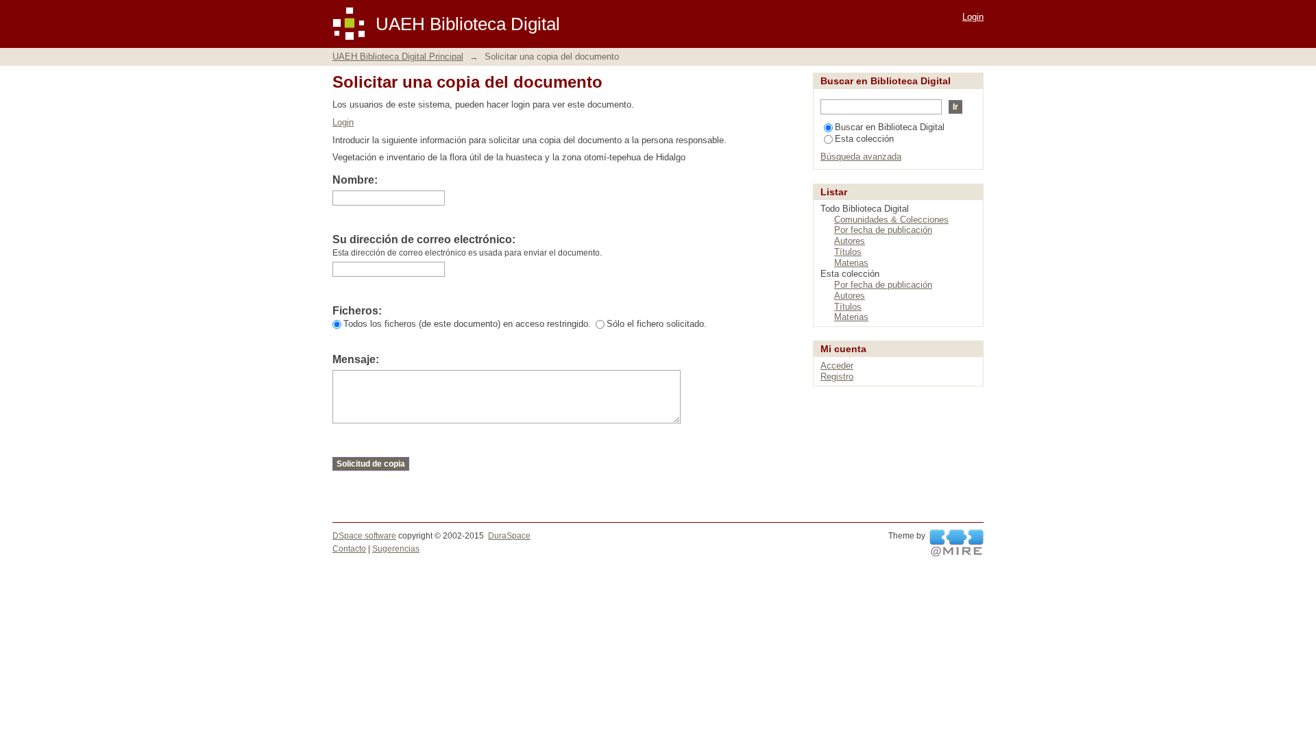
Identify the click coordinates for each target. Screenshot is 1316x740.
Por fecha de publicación (883, 230)
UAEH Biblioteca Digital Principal (397, 56)
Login (973, 17)
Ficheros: (357, 311)
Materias (851, 263)
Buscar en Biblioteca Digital (890, 127)
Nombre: (355, 180)
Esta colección (864, 139)
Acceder (836, 365)
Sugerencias (395, 549)
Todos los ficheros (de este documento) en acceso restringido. (467, 324)
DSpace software (364, 536)
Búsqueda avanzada (860, 156)
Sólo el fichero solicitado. (657, 324)
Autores (849, 241)
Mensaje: (355, 359)
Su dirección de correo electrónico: (423, 239)
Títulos (848, 252)
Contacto (349, 549)
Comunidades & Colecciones (891, 219)
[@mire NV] (956, 543)
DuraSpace (509, 536)
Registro (836, 376)
